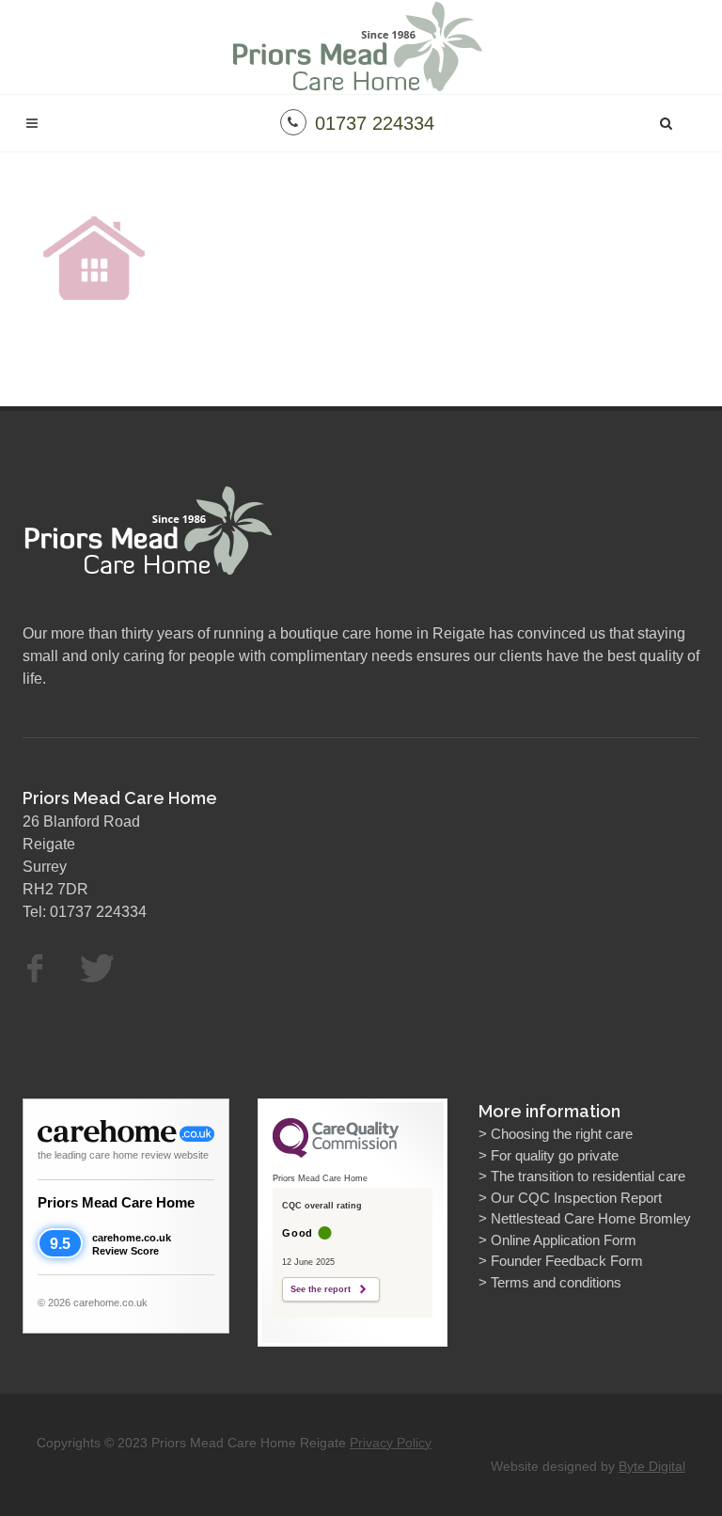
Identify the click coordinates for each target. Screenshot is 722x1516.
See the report (320, 1289)
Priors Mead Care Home (116, 1202)
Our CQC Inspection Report (576, 1198)
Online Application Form (563, 1240)
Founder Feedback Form (567, 1261)
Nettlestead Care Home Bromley (591, 1218)
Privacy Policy (391, 1442)
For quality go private (555, 1155)
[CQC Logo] (336, 1153)
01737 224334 (374, 123)
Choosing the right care (562, 1134)
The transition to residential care (588, 1176)
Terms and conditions (556, 1282)
